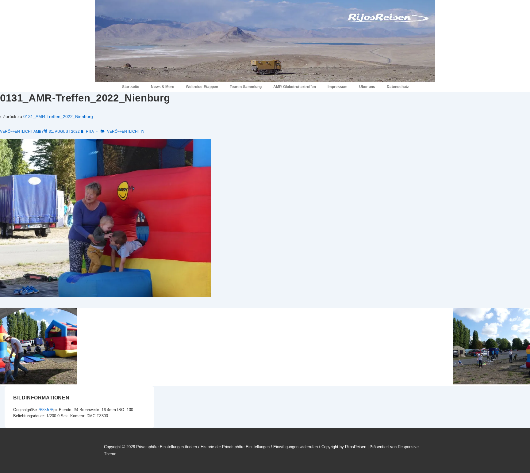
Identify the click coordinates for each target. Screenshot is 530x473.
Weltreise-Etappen (202, 87)
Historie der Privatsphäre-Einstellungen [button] (235, 446)
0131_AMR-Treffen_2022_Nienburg (58, 116)
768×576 (45, 409)
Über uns (367, 87)
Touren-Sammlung (246, 87)
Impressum (338, 87)
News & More (162, 87)
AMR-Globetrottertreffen (294, 87)
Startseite (130, 87)
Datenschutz (398, 87)
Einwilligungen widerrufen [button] (295, 446)
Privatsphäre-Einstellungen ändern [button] (166, 446)
